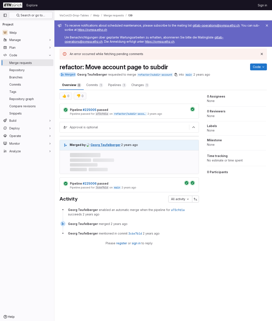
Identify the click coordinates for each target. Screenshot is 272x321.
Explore (32, 5)
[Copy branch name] (175, 74)
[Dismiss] (261, 54)
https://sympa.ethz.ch (92, 29)
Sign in (262, 5)
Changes (139, 85)
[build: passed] (192, 109)
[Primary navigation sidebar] (5, 15)
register (121, 243)
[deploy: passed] (192, 182)
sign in (136, 243)
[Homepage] (12, 5)
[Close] (266, 25)
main (189, 74)
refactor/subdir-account (155, 74)
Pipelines (116, 85)
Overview (71, 85)
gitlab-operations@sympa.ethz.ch (216, 25)
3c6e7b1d (102, 187)
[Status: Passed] (65, 109)
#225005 (89, 110)
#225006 (90, 183)
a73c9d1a (102, 114)
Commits (94, 85)
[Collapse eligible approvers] (193, 127)
